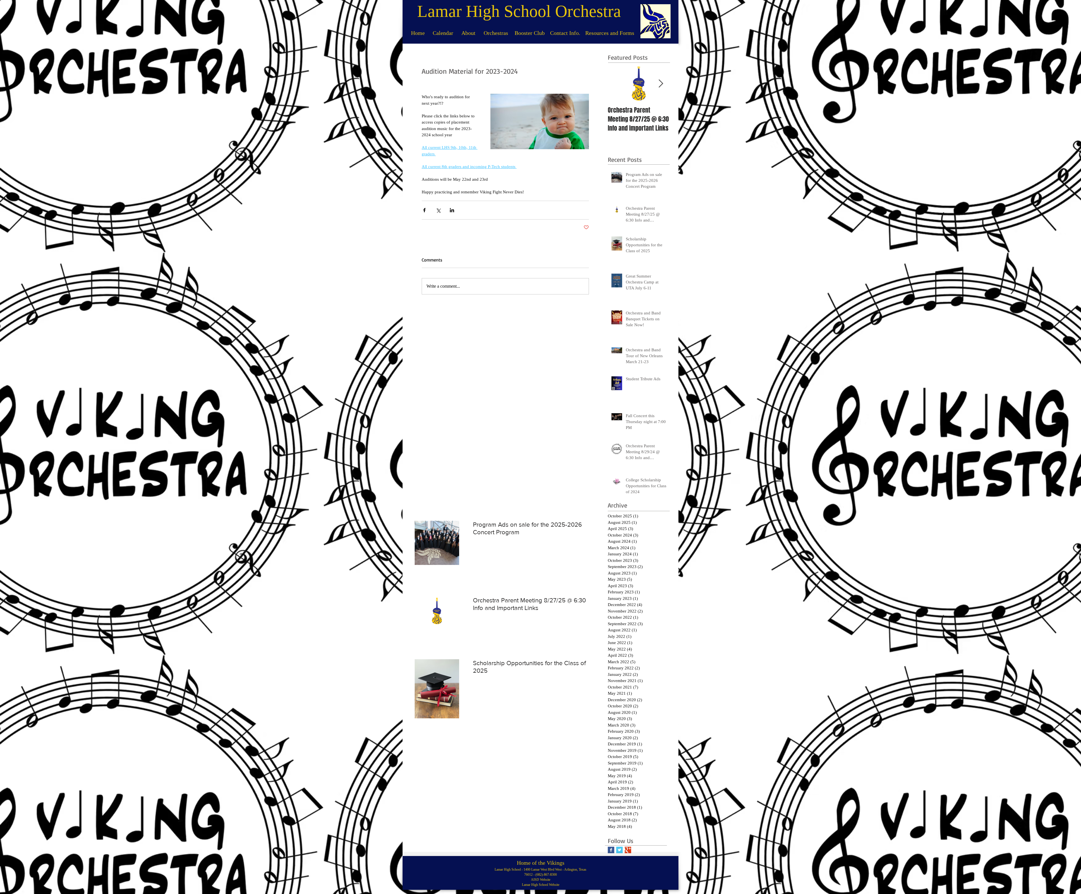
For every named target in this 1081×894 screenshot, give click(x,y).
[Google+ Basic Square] (628, 850)
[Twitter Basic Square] (619, 850)
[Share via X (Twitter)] (438, 210)
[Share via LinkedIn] (452, 210)
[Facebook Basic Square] (611, 850)
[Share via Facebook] (424, 210)
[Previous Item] (616, 83)
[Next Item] (660, 83)
